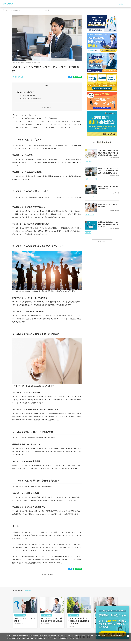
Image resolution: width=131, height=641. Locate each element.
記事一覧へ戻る (48, 574)
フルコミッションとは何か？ (24, 92)
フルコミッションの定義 (27, 95)
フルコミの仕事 (20, 615)
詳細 (65, 638)
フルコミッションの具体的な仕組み (30, 99)
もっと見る (45, 107)
